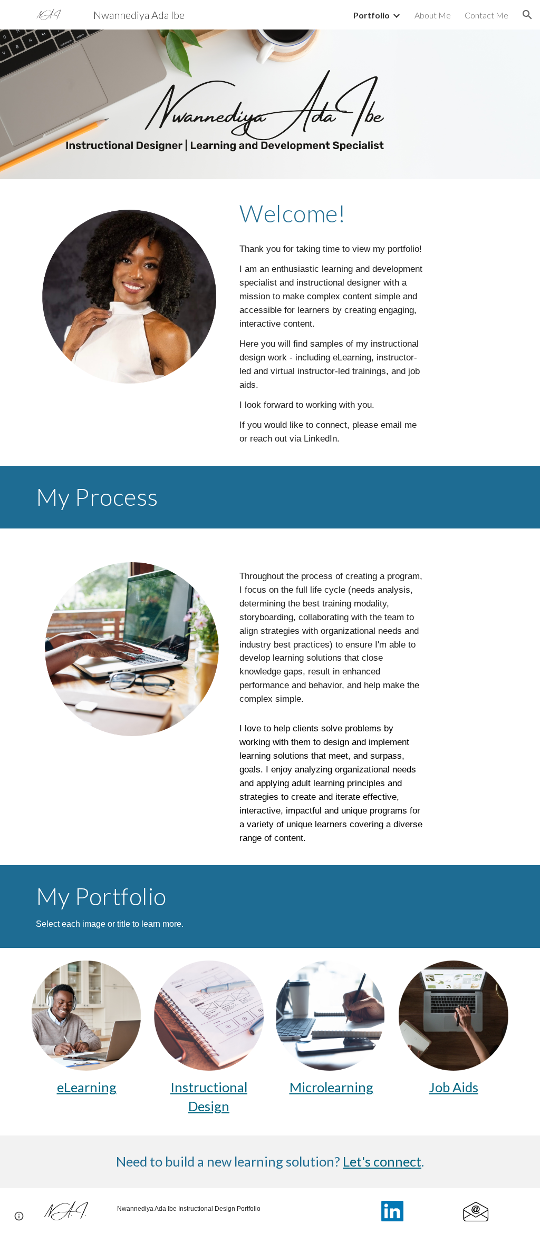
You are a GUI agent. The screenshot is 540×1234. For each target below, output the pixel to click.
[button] (527, 14)
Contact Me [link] (486, 15)
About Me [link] (432, 15)
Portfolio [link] (371, 15)
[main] (331, 213)
